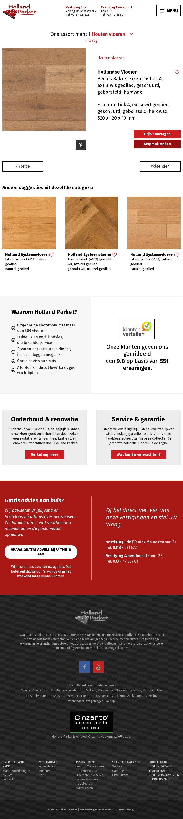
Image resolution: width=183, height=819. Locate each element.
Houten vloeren (111, 58)
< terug (91, 40)
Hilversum (40, 695)
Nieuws (7, 775)
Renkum (106, 695)
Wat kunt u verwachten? (139, 454)
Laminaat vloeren (88, 779)
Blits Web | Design (123, 809)
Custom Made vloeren (91, 766)
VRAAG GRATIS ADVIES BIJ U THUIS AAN (41, 551)
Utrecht (151, 695)
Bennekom (105, 690)
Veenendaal (76, 701)
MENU (172, 10)
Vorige (24, 166)
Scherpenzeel (123, 695)
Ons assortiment (69, 34)
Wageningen (94, 701)
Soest (139, 695)
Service (117, 766)
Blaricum (121, 690)
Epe (28, 695)
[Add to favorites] (177, 72)
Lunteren (67, 695)
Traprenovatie (160, 771)
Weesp (110, 701)
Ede (159, 690)
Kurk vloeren (84, 788)
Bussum (135, 690)
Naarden (81, 695)
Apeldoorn (76, 690)
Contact (7, 779)
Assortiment (86, 762)
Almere (25, 690)
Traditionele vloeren (89, 775)
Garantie (118, 771)
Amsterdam (59, 690)
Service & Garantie (126, 762)
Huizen (54, 695)
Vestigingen (48, 762)
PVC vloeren (84, 783)
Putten (94, 695)
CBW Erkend (120, 775)
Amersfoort (41, 690)
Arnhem (91, 690)
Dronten (149, 690)
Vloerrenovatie (161, 766)
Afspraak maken (157, 144)
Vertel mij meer (44, 454)
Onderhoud (158, 762)
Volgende (159, 166)
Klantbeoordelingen (16, 771)
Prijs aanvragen (157, 134)
